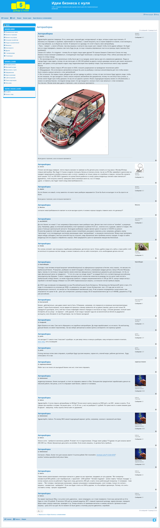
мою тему (41, 341)
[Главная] (26, 6)
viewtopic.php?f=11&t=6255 (105, 455)
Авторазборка (44, 27)
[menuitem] (156, 14)
